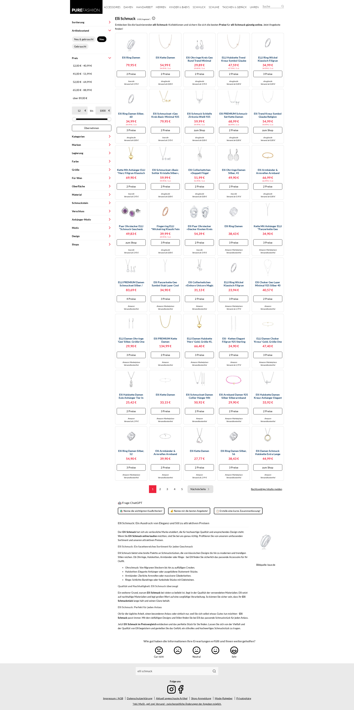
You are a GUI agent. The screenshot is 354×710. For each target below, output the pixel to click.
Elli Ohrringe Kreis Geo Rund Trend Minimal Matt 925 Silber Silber (199, 59)
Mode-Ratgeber (224, 698)
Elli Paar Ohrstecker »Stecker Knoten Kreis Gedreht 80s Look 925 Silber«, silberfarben (199, 228)
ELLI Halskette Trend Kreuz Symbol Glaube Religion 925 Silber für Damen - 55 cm (234, 59)
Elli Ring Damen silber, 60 (131, 115)
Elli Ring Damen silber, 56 (234, 452)
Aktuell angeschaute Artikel (172, 698)
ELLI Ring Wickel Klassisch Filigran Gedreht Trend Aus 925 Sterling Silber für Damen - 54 (233, 284)
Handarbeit (144, 7)
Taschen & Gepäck (234, 7)
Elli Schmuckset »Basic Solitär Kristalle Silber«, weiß (165, 171)
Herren (161, 7)
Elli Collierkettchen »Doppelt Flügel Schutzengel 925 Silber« (199, 171)
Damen (128, 7)
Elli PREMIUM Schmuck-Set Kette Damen (233, 115)
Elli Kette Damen (165, 57)
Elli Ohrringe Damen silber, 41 (233, 171)
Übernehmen (91, 128)
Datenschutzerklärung (139, 698)
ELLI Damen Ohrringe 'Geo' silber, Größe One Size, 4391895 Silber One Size (131, 340)
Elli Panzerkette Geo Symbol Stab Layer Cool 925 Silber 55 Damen (165, 284)
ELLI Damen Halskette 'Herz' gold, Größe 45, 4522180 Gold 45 (199, 340)
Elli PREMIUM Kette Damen (165, 340)
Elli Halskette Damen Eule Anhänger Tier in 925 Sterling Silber (131, 396)
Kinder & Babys (179, 7)
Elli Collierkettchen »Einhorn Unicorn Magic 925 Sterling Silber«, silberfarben (199, 284)
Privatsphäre (243, 698)
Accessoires (112, 7)
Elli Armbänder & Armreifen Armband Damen (268, 171)
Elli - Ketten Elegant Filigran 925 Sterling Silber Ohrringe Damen (233, 340)
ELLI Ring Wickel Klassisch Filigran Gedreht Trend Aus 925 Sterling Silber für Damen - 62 (267, 59)
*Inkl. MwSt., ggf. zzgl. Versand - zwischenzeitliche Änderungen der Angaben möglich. (177, 704)
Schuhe (214, 7)
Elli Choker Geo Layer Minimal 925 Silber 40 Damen (267, 284)
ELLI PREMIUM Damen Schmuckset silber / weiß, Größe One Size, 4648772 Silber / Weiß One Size (131, 284)
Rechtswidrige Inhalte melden (266, 489)
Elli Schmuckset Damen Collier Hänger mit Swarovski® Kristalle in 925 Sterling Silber (199, 396)
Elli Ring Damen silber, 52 (131, 452)
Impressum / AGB (113, 698)
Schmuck (199, 7)
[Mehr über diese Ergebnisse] (153, 18)
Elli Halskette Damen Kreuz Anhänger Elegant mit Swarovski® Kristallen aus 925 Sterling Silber (268, 396)
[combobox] (173, 671)
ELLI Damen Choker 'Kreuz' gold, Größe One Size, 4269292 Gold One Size (268, 340)
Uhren (254, 7)
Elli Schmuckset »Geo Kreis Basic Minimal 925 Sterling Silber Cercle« (165, 115)
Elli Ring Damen (131, 57)
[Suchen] (214, 671)
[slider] (74, 119)
